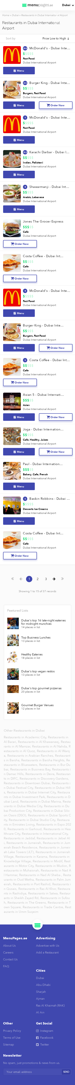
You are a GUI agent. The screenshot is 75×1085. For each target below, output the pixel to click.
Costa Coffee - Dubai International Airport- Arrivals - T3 (49, 360)
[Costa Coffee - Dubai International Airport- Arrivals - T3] (12, 367)
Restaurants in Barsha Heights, (43, 760)
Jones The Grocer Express (43, 221)
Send (66, 1072)
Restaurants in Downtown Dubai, (28, 783)
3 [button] (46, 579)
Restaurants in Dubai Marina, (41, 801)
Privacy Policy (12, 1031)
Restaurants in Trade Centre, (44, 907)
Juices (44, 439)
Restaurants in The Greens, (28, 902)
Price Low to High (54, 38)
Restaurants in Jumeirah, (24, 843)
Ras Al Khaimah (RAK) (50, 1006)
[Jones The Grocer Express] (12, 228)
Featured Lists (17, 610)
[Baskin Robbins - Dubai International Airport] (12, 505)
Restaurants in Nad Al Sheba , (41, 875)
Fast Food (29, 58)
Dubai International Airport (39, 62)
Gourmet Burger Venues (37, 705)
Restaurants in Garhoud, (25, 829)
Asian (26, 405)
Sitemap (8, 1045)
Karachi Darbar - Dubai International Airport (49, 152)
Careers (8, 953)
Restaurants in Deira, (40, 774)
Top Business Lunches (35, 637)
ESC (57, 22)
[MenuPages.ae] (37, 5)
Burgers (28, 93)
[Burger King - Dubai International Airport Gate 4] (12, 332)
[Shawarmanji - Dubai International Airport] (12, 193)
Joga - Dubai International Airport (43, 429)
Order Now (57, 105)
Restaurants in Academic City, (26, 737)
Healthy (34, 439)
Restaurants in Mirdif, (48, 861)
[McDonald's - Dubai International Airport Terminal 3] (12, 55)
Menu (20, 71)
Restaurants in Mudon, (52, 866)
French (44, 474)
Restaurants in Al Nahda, (50, 746)
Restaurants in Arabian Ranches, (31, 756)
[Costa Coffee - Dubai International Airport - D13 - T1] (12, 540)
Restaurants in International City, (45, 834)
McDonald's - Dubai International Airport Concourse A (49, 291)
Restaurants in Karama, (32, 857)
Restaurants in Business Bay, (31, 769)
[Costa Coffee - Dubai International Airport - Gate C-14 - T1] (12, 263)
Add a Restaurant (47, 953)
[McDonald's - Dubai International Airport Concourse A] (12, 297)
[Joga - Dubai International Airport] (12, 436)
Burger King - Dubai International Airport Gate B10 (49, 83)
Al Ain (40, 1012)
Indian (27, 162)
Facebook (46, 1038)
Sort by (10, 38)
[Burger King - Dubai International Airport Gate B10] (12, 90)
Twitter (44, 1045)
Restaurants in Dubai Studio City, (33, 820)
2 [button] (38, 579)
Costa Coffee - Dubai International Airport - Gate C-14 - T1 (43, 256)
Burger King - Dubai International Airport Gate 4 (43, 325)
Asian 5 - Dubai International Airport (43, 395)
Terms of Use (11, 1038)
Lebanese (38, 197)
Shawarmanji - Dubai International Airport (49, 187)
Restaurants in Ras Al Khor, (38, 889)
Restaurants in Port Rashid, (32, 884)
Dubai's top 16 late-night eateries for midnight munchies (43, 622)
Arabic (27, 197)
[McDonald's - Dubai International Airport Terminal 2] (12, 124)
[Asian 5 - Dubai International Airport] (12, 401)
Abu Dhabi (43, 985)
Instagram (46, 1031)
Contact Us (10, 959)
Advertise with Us (47, 946)
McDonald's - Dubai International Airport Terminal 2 (49, 117)
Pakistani (37, 162)
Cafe (26, 232)
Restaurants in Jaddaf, (20, 838)
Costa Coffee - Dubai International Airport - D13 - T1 (43, 533)
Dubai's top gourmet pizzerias (41, 688)
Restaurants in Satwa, (43, 893)
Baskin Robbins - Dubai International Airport (49, 499)
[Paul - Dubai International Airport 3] (12, 471)
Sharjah (41, 992)
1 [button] (29, 579)
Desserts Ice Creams (35, 509)
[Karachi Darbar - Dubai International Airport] (12, 159)
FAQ (6, 966)
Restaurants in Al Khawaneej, (39, 742)
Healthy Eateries (31, 654)
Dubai (66, 5)
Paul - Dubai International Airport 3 (43, 464)
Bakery (27, 474)
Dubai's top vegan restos (38, 671)
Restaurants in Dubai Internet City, (32, 792)
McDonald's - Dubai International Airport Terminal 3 (49, 48)
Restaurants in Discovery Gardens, (44, 778)
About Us (9, 946)
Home (5, 15)
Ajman (40, 999)
